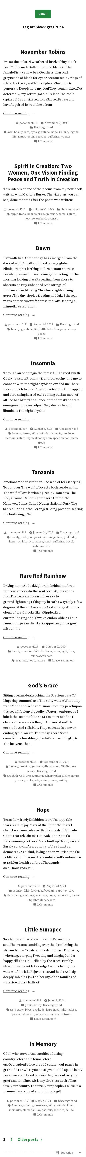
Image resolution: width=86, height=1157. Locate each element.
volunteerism (41, 546)
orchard (41, 218)
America (17, 1105)
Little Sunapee (43, 929)
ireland (63, 132)
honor (71, 1105)
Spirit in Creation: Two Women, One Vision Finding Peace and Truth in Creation (43, 172)
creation (27, 651)
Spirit (32, 900)
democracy (14, 895)
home (62, 214)
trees (41, 443)
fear (59, 537)
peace (41, 334)
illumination (51, 766)
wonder (65, 137)
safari (47, 541)
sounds (52, 1014)
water (44, 780)
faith (36, 651)
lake (63, 1010)
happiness (52, 1010)
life (14, 137)
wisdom (47, 656)
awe (10, 132)
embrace (28, 895)
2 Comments (45, 785)
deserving (41, 1105)
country (17, 891)
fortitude (46, 651)
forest (26, 433)
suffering (53, 137)
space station (61, 438)
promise (53, 218)
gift (34, 433)
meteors (10, 438)
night (30, 438)
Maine (66, 776)
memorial (15, 1110)
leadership (63, 895)
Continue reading (16, 113)
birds (40, 214)
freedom (48, 891)
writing (63, 780)
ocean (20, 780)
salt (36, 780)
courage (50, 537)
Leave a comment (63, 661)
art (9, 776)
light (64, 651)
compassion (36, 537)
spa (60, 1014)
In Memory (43, 1043)
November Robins (43, 51)
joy (19, 541)
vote (52, 900)
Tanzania (43, 472)
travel (69, 541)
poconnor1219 (28, 123)
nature (22, 137)
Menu (44, 14)
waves (53, 780)
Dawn (43, 248)
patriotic (47, 1110)
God (21, 776)
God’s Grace (43, 685)
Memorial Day (31, 1110)
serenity (41, 1014)
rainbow (36, 656)
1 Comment (45, 141)
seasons (41, 137)
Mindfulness (69, 766)
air (11, 1010)
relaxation (27, 1014)
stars (74, 438)
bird (26, 132)
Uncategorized (43, 127)
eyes (34, 132)
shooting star (43, 438)
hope (54, 132)
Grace (29, 776)
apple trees (18, 214)
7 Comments (45, 551)
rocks (29, 780)
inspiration (54, 776)
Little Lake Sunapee (52, 329)
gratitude (44, 132)
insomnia (55, 433)
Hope (43, 809)
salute (70, 1110)
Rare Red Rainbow (43, 575)
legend (74, 132)
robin (31, 137)
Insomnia (43, 363)
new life (30, 218)
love (71, 433)
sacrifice (59, 1110)
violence (42, 900)
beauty (18, 132)
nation (76, 895)
